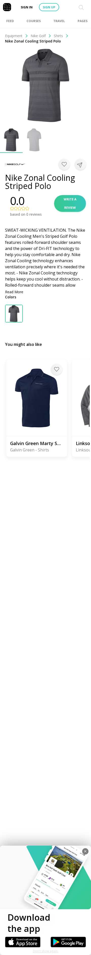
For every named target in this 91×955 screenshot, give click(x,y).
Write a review (70, 203)
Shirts (58, 35)
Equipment (13, 35)
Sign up (49, 7)
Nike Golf (38, 35)
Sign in (27, 7)
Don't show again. (45, 951)
